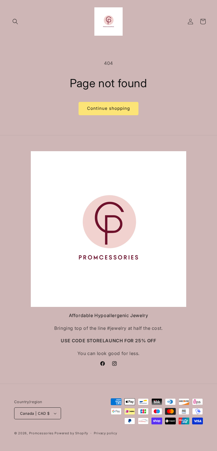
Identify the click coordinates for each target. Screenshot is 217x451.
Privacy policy (105, 433)
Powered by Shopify (71, 433)
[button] (15, 21)
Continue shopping (108, 108)
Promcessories (41, 433)
